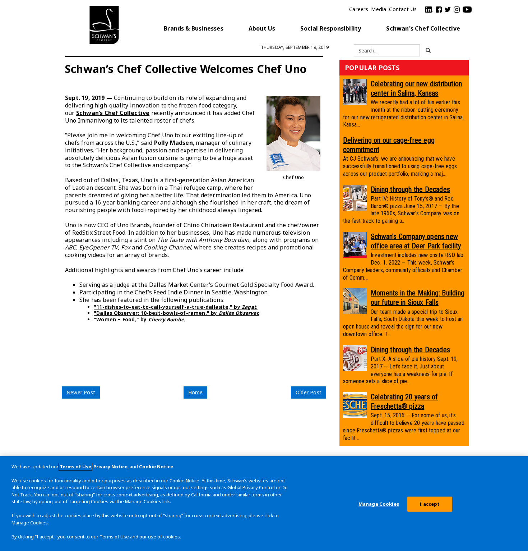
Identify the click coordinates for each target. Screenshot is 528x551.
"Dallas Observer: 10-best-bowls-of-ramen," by (176, 312)
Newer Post (80, 392)
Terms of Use (75, 466)
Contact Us (403, 9)
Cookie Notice (156, 466)
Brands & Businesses (193, 28)
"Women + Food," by (139, 319)
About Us (262, 28)
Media (378, 9)
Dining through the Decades (410, 189)
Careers (358, 9)
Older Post (308, 392)
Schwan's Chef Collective (423, 28)
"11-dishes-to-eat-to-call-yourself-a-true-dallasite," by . (176, 306)
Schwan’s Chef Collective (113, 113)
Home (195, 392)
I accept (430, 504)
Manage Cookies (378, 504)
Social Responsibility (330, 28)
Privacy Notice (110, 466)
